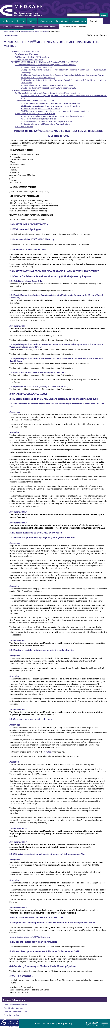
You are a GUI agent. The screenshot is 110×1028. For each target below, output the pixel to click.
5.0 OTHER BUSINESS (24, 126)
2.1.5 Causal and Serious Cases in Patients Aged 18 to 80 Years (47, 85)
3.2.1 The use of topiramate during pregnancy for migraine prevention (50, 103)
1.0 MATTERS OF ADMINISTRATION (24, 51)
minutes (47, 752)
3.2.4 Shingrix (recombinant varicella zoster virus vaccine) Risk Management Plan (55, 111)
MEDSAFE (29, 6)
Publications (61, 21)
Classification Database (13, 1008)
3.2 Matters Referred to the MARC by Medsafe (34, 100)
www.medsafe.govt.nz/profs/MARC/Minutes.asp (29, 937)
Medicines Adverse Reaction (31, 31)
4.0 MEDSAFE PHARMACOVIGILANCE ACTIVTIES (35, 113)
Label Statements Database (15, 1004)
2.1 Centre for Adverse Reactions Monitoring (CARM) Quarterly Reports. (45, 64)
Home (6, 31)
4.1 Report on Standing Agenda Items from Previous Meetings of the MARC (53, 116)
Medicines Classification (13, 26)
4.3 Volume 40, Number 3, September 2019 (46, 121)
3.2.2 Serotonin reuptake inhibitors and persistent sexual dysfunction (50, 106)
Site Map (68, 1023)
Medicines (7, 21)
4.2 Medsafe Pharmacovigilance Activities (38, 118)
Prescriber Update (11, 1015)
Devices (20, 21)
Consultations (78, 21)
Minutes (46, 31)
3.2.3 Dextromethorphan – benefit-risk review (40, 108)
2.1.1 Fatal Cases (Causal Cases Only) (36, 67)
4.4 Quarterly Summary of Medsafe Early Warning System (45, 124)
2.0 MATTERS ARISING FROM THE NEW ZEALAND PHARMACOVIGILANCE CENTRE (43, 62)
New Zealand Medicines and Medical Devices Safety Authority (28, 14)
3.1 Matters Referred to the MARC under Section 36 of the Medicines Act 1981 (47, 93)
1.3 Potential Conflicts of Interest (29, 59)
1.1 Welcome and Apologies (27, 54)
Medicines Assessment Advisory (42, 26)
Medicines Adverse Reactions (74, 26)
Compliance (45, 21)
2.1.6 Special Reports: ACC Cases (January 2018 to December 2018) (48, 88)
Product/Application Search (15, 1011)
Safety (32, 21)
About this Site (49, 1023)
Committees (95, 21)
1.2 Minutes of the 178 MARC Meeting (32, 57)
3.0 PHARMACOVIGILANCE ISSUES (23, 90)
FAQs (60, 1023)
